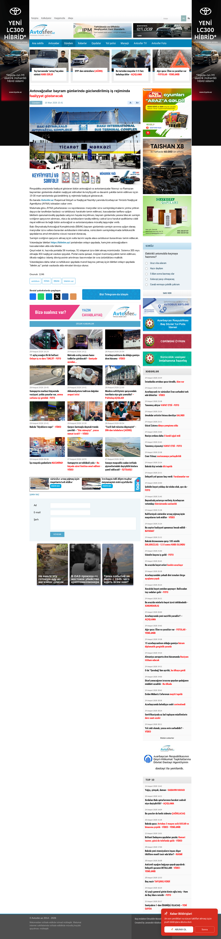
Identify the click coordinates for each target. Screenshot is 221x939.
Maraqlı (125, 44)
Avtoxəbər (53, 44)
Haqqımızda (59, 18)
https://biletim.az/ (60, 242)
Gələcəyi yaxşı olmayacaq (162, 279)
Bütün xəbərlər (167, 738)
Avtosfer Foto (159, 43)
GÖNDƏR (57, 534)
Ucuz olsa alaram (158, 263)
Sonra (205, 929)
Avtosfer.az (47, 200)
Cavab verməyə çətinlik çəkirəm (165, 284)
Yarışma (34, 18)
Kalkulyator (46, 18)
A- (131, 103)
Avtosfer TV (140, 43)
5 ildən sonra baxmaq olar (162, 273)
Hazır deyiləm (156, 268)
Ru (189, 18)
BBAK (57, 281)
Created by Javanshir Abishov (148, 922)
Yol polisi (111, 43)
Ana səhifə (38, 43)
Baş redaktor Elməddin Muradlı (148, 918)
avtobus (35, 281)
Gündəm (68, 44)
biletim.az (69, 281)
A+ (137, 103)
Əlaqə (70, 18)
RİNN (46, 281)
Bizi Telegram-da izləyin (113, 294)
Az (183, 18)
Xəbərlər (82, 43)
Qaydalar (96, 43)
